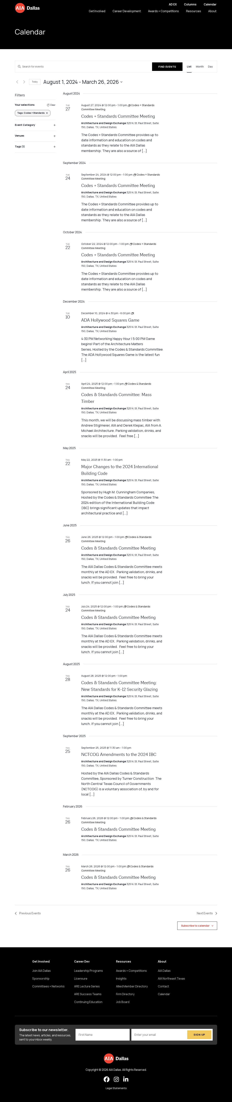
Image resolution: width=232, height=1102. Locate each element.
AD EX (173, 4)
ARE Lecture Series (87, 986)
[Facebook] (106, 1079)
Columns (190, 4)
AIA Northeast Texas (171, 978)
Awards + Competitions (163, 11)
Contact (163, 986)
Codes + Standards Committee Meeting (118, 116)
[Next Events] (24, 82)
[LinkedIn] (126, 1079)
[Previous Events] (17, 82)
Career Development (127, 11)
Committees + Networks (48, 986)
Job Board (122, 1002)
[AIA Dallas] (27, 8)
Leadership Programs (88, 971)
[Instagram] (116, 1079)
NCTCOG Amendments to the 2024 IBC (118, 755)
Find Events (167, 66)
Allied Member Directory (132, 986)
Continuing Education (88, 1002)
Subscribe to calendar (195, 925)
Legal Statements (116, 1088)
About (212, 11)
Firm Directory (125, 994)
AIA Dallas (164, 971)
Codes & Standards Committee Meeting (118, 548)
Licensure (80, 978)
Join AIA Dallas (41, 971)
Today (35, 81)
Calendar (210, 4)
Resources (193, 11)
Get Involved (97, 11)
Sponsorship (40, 978)
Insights (121, 978)
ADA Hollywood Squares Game (110, 320)
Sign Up (199, 1034)
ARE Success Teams (88, 994)
